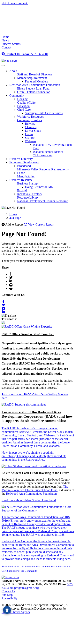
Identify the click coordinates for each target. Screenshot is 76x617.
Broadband (24, 165)
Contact (6, 47)
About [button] (13, 71)
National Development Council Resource (42, 201)
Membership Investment (32, 78)
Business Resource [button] (21, 180)
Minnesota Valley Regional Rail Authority (43, 169)
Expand (22, 190)
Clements (30, 127)
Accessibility (9, 598)
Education (23, 106)
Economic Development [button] (24, 162)
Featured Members (36, 81)
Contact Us (8, 591)
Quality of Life (26, 102)
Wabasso (30, 141)
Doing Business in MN (39, 187)
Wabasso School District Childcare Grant (48, 153)
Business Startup (27, 183)
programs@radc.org (26, 587)
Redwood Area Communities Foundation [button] (34, 85)
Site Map (7, 594)
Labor (21, 173)
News (5, 40)
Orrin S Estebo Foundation (33, 92)
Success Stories (11, 44)
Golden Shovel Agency (16, 612)
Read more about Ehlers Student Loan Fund (29, 500)
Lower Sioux (33, 130)
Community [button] (16, 95)
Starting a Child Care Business (44, 113)
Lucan (29, 134)
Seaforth (30, 137)
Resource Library (28, 197)
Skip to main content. (15, 3)
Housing (22, 99)
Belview (30, 123)
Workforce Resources (30, 116)
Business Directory (21, 158)
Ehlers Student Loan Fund (33, 88)
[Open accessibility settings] (7, 610)
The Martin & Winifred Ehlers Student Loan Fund (35, 488)
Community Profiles (29, 120)
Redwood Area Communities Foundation (31, 493)
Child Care (24, 109)
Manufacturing (26, 176)
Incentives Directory (29, 194)
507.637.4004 (26, 54)
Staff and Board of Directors (34, 74)
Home (5, 37)
